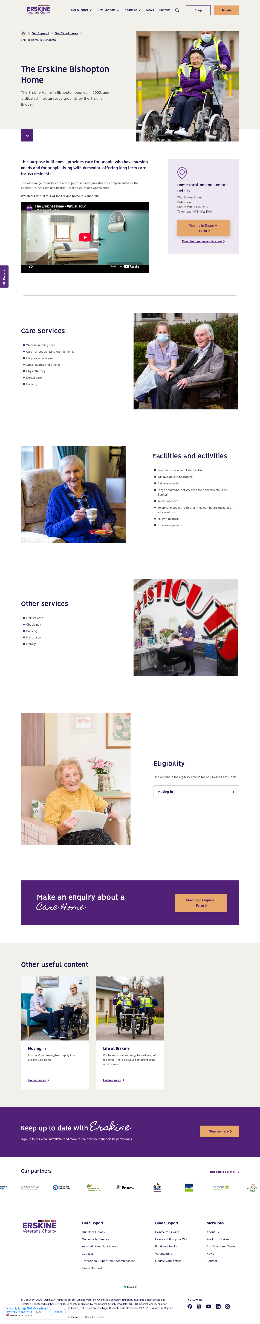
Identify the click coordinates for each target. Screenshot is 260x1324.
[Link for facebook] (189, 1306)
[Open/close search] (177, 10)
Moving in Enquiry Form (203, 228)
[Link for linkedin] (218, 1306)
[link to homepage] (39, 1226)
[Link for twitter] (199, 1306)
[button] (81, 10)
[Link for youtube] (208, 1306)
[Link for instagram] (227, 1306)
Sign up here (214, 1131)
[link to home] (23, 33)
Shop (194, 10)
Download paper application (202, 241)
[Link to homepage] (38, 9)
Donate (227, 10)
